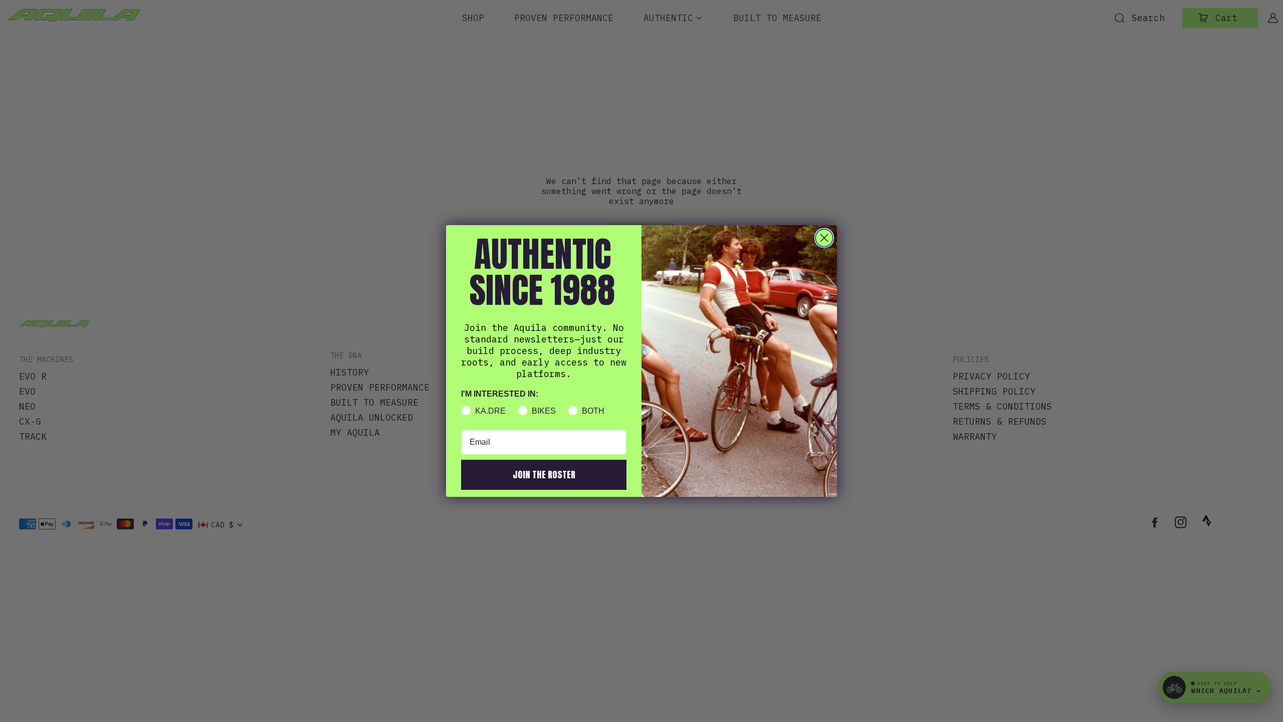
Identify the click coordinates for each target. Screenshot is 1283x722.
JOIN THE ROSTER (544, 474)
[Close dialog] (824, 238)
